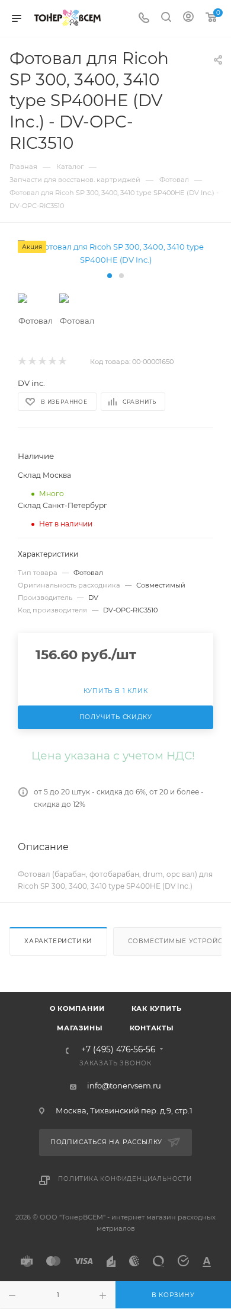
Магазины (79, 1028)
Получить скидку (115, 717)
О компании (77, 1008)
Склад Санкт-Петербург (62, 505)
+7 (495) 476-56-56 (118, 1050)
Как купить (156, 1008)
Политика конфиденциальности (125, 1179)
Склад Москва (44, 475)
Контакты (152, 1028)
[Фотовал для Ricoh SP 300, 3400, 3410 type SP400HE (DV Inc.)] (115, 253)
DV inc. (31, 383)
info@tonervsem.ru (124, 1085)
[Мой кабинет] (188, 18)
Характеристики (58, 941)
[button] (110, 276)
